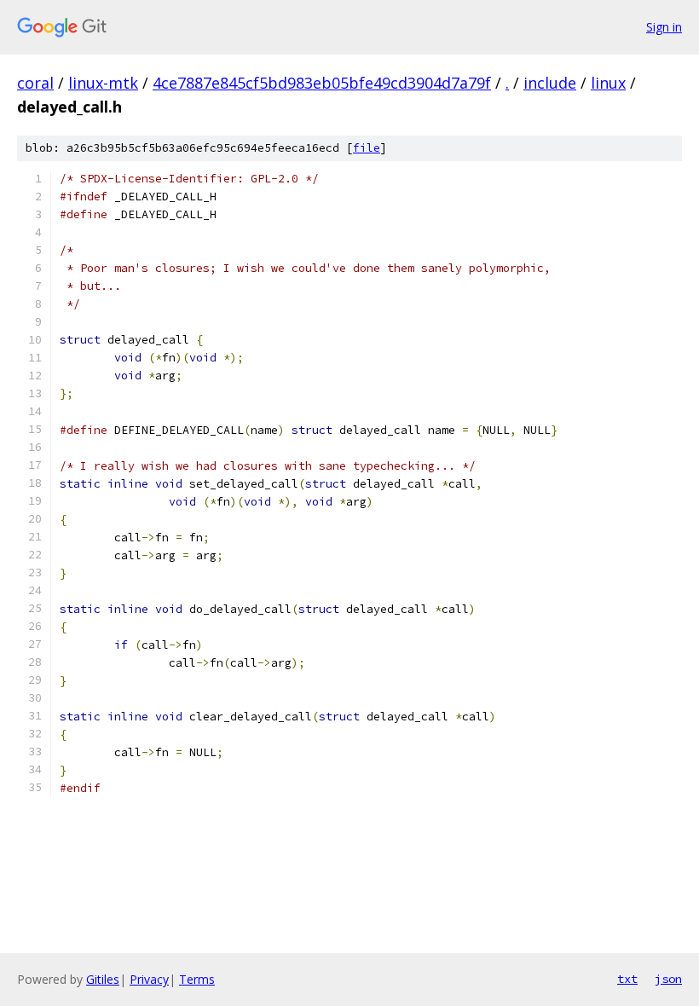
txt (627, 978)
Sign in (664, 27)
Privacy (149, 979)
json (668, 978)
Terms (197, 979)
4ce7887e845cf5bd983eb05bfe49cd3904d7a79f (322, 82)
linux (608, 82)
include (549, 82)
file (366, 148)
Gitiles (102, 979)
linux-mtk (103, 82)
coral (35, 82)
